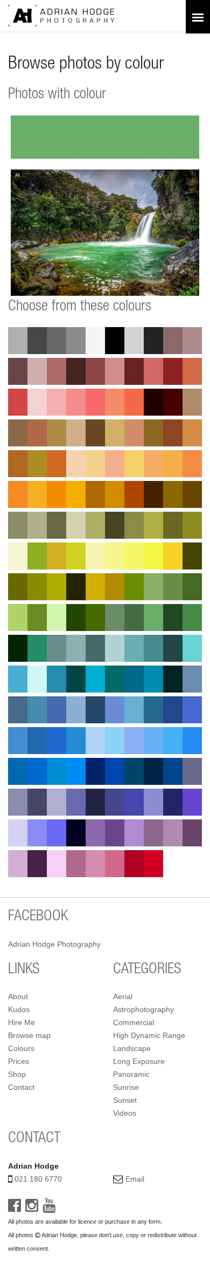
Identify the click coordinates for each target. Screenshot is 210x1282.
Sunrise (126, 1087)
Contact (21, 1087)
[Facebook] (14, 1208)
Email (134, 1179)
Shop (17, 1074)
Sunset (125, 1100)
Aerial (122, 996)
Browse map (29, 1035)
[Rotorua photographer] (61, 15)
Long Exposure (139, 1061)
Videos (124, 1113)
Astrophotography (143, 1009)
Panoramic (131, 1074)
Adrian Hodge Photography (54, 944)
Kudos (19, 1009)
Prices (18, 1061)
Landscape (132, 1048)
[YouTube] (49, 1208)
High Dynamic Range (149, 1035)
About (18, 996)
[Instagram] (31, 1208)
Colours (21, 1048)
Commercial (133, 1022)
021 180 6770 (38, 1179)
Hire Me (21, 1022)
